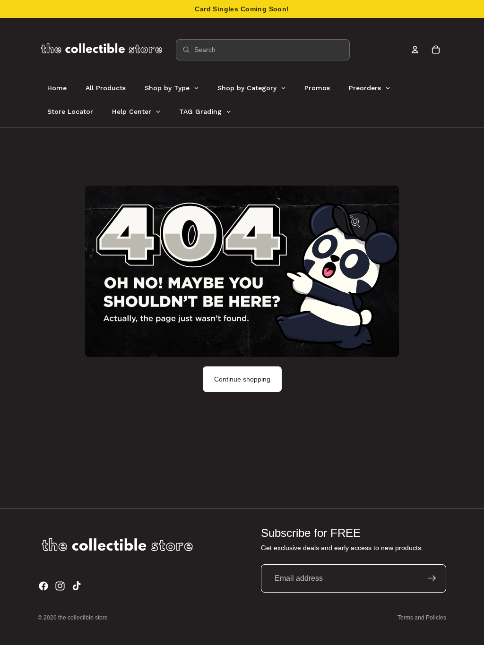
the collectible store (83, 617)
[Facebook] (43, 586)
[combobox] (262, 50)
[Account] (415, 49)
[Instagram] (60, 586)
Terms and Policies (422, 617)
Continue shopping (242, 379)
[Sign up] (432, 578)
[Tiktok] (76, 586)
